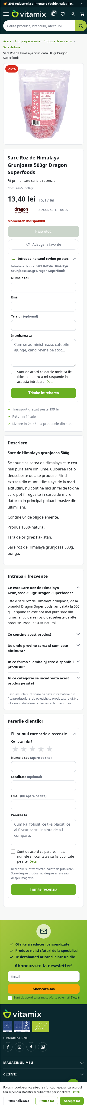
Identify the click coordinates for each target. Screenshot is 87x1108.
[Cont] (72, 13)
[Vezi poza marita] (43, 104)
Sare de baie (11, 47)
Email (15, 297)
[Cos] (82, 13)
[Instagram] (19, 1047)
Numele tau (20, 278)
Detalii (51, 381)
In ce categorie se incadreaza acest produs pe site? (38, 681)
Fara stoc (43, 231)
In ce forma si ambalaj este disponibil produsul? (41, 664)
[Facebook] (8, 1047)
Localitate (26, 777)
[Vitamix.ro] (29, 14)
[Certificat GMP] (7, 1026)
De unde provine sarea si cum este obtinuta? (38, 648)
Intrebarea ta (21, 336)
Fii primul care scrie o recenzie (31, 180)
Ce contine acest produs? (30, 634)
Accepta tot (72, 1101)
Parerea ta (19, 815)
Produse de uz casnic (58, 41)
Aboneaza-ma (43, 989)
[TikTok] (31, 1047)
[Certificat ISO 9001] (22, 1026)
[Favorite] (62, 13)
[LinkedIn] (42, 1047)
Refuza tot (46, 1101)
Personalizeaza (18, 1101)
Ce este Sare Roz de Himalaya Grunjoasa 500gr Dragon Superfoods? (40, 590)
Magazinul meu (18, 1062)
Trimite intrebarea (43, 393)
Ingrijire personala (27, 41)
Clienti (10, 1074)
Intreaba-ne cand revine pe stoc (43, 258)
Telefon (24, 316)
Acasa (7, 41)
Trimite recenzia (43, 889)
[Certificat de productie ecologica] (40, 1026)
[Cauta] (81, 25)
